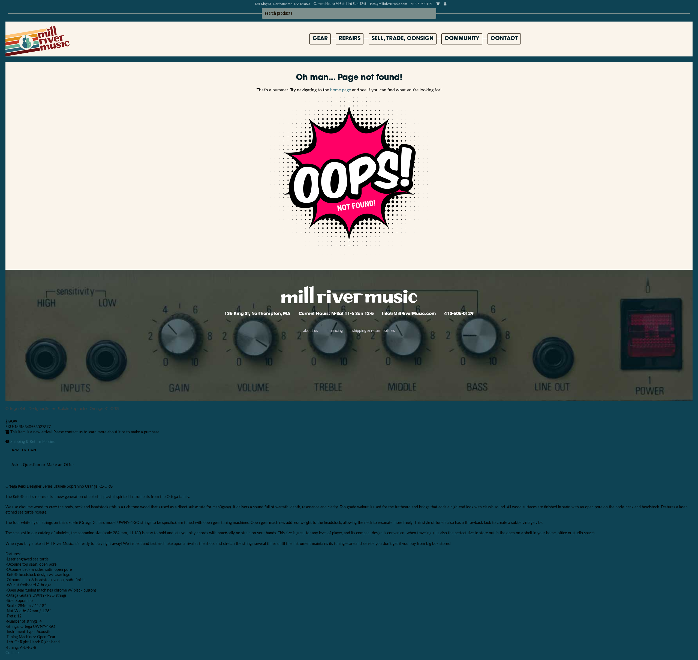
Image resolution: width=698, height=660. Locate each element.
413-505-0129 (459, 314)
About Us (310, 331)
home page (340, 90)
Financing (335, 331)
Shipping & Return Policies (373, 331)
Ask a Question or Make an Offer (42, 465)
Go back (12, 653)
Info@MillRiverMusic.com (388, 3)
